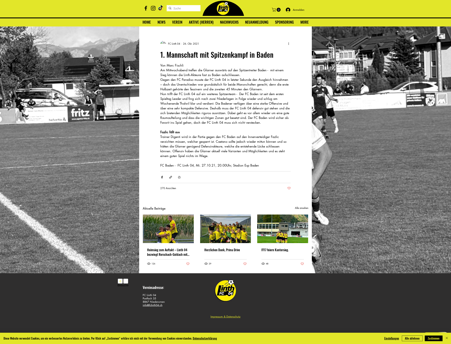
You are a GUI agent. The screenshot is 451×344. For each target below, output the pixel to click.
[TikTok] (160, 8)
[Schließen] (447, 338)
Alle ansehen (301, 208)
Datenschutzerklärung (205, 338)
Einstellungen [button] (391, 338)
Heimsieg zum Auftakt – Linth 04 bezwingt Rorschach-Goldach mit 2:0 (167, 252)
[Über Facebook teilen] (162, 177)
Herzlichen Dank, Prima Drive (222, 250)
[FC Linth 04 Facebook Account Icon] (146, 8)
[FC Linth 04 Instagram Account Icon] (153, 8)
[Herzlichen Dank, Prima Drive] (225, 229)
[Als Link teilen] (170, 177)
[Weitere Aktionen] (288, 43)
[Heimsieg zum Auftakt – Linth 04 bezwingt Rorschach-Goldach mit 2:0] (168, 229)
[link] (277, 10)
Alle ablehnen (412, 338)
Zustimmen (434, 338)
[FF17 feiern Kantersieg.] (282, 229)
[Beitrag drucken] (179, 177)
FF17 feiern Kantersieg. (275, 250)
